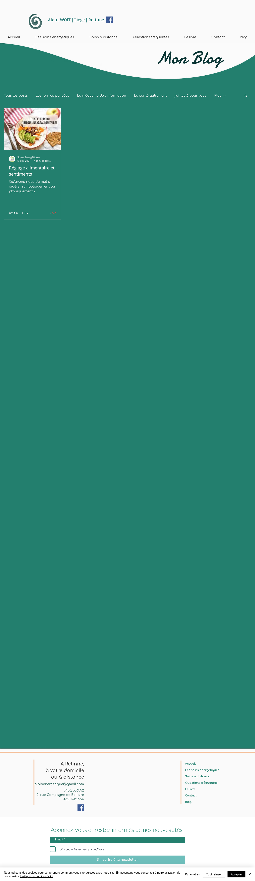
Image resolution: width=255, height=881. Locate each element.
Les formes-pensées (52, 95)
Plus (217, 95)
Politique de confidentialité (36, 876)
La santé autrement (150, 95)
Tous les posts (16, 95)
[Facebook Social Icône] (109, 20)
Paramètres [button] (192, 874)
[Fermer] (250, 874)
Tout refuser (214, 874)
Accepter (236, 874)
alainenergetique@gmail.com (59, 784)
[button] (246, 96)
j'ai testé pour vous (190, 95)
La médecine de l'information (101, 95)
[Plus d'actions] (55, 159)
